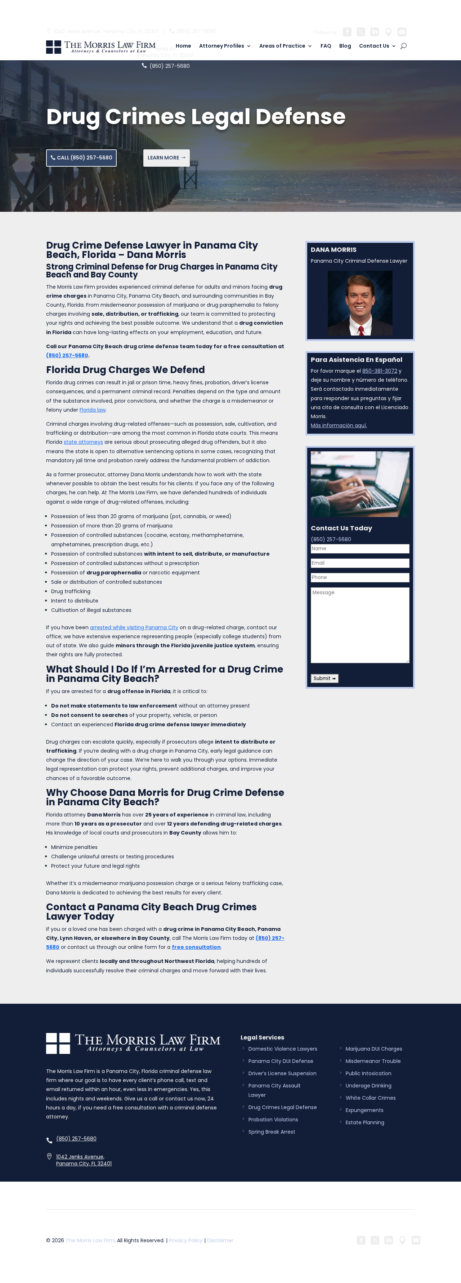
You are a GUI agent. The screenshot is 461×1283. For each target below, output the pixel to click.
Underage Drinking (368, 1085)
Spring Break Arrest (272, 1131)
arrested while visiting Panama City (134, 627)
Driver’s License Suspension (283, 1073)
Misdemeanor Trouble (373, 1061)
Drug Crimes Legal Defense (283, 1107)
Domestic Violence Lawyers (283, 1048)
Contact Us (374, 46)
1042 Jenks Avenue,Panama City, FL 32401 (84, 1160)
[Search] (403, 45)
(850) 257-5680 (196, 31)
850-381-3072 (379, 371)
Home (183, 46)
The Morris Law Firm (90, 1240)
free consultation (196, 947)
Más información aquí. (339, 425)
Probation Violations (273, 1119)
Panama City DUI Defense (281, 1061)
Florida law (93, 409)
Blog (345, 46)
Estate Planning (365, 1122)
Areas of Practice (282, 46)
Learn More (163, 157)
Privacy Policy (186, 1240)
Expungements (365, 1110)
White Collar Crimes (371, 1098)
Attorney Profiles (221, 46)
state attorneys (83, 442)
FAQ (326, 46)
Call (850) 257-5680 (84, 157)
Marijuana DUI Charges (374, 1048)
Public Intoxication (368, 1073)
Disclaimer (220, 1240)
